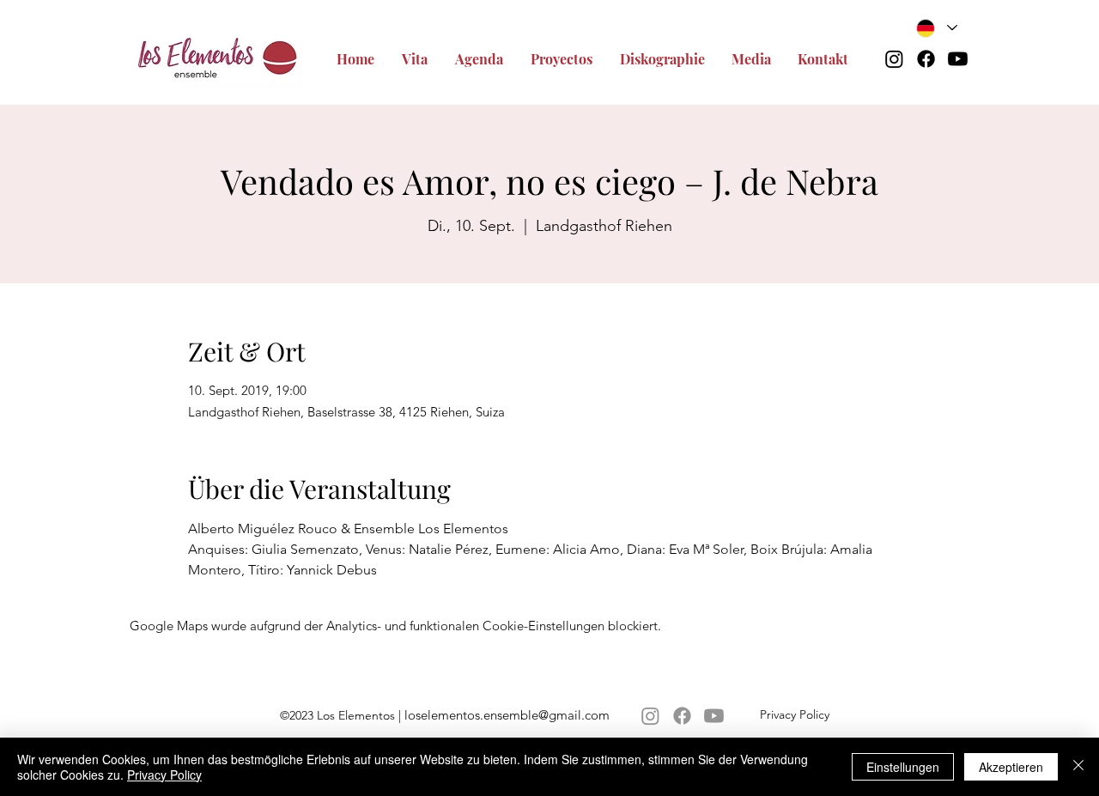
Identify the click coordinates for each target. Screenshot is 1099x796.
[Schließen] (1078, 766)
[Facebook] (926, 58)
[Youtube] (957, 58)
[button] (566, 59)
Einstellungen (902, 766)
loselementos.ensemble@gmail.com (507, 715)
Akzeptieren (1011, 766)
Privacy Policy (164, 774)
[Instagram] (894, 58)
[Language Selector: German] (936, 27)
